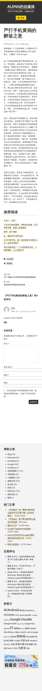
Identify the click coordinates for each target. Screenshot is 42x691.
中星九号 (6, 637)
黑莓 (28, 648)
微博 (27, 637)
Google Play (30, 623)
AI (5, 610)
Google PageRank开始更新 (19, 529)
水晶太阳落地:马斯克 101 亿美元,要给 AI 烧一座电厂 (21, 559)
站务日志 (11, 491)
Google (10, 259)
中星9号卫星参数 (32, 632)
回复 (5, 322)
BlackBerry (30, 610)
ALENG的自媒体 (21, 6)
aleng (27, 44)
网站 (5, 382)
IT (11, 628)
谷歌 (13, 644)
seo (27, 628)
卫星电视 (13, 637)
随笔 (9, 497)
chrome (9, 615)
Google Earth (10, 623)
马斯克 (22, 648)
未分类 (10, 484)
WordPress (9, 632)
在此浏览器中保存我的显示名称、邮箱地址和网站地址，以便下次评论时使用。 (20, 393)
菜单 (22, 17)
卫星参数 (11, 474)
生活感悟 (17, 641)
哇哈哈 (9, 263)
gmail (22, 615)
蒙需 (9, 556)
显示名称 (8, 367)
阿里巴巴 (10, 648)
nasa (16, 628)
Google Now (20, 624)
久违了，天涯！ (10, 220)
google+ (28, 615)
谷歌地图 (29, 644)
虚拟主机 (11, 494)
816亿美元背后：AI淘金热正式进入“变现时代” (19, 593)
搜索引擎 (11, 481)
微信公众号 (12, 525)
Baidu (22, 610)
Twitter (33, 628)
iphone (6, 628)
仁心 (13, 308)
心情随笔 (11, 477)
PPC (21, 629)
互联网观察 (12, 471)
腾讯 (5, 644)
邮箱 (6, 375)
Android (13, 610)
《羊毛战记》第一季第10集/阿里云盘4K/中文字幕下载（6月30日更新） (21, 512)
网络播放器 (33, 641)
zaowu (10, 590)
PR (23, 629)
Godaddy (11, 461)
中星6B (17, 632)
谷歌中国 (19, 644)
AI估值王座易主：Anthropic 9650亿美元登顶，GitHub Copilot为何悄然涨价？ (21, 575)
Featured (11, 457)
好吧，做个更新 (10, 231)
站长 (27, 640)
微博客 (32, 637)
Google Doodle (21, 619)
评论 (6, 343)
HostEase (11, 467)
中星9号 (23, 632)
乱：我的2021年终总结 (13, 236)
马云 (16, 648)
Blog (9, 454)
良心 (8, 644)
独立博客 (10, 640)
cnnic (16, 615)
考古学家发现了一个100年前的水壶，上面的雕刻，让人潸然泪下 (20, 248)
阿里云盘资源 (13, 544)
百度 (9, 487)
